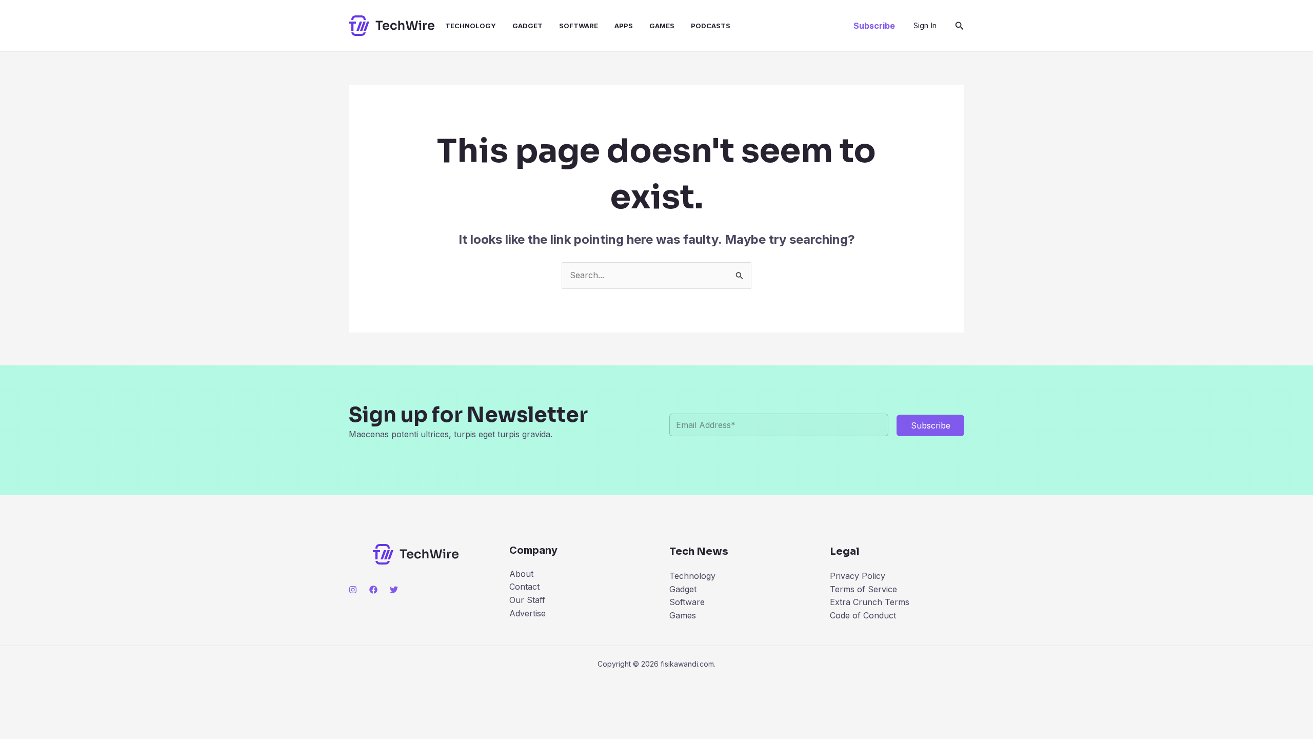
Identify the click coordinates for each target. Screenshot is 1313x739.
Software (578, 26)
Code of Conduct (863, 615)
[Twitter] (394, 590)
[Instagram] (353, 590)
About (521, 574)
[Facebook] (373, 590)
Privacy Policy (857, 576)
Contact (524, 586)
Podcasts (710, 26)
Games (661, 26)
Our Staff (527, 600)
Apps (623, 26)
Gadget (527, 26)
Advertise (527, 613)
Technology (470, 26)
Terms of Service (863, 589)
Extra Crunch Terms (869, 602)
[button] (874, 26)
